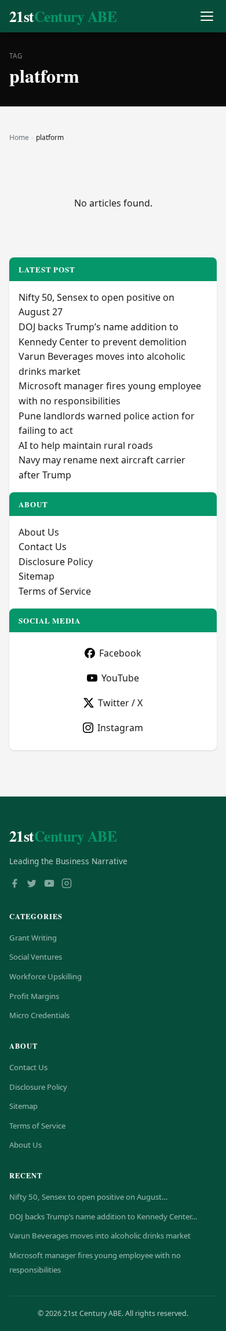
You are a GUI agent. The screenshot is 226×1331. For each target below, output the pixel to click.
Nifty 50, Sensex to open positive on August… (88, 1197)
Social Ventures (35, 957)
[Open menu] (206, 16)
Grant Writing (33, 937)
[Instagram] (66, 884)
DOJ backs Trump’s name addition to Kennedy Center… (103, 1216)
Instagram (120, 727)
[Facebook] (14, 884)
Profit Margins (34, 996)
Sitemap (36, 576)
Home (19, 137)
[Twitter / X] (32, 884)
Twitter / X (120, 702)
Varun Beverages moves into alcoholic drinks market (100, 1235)
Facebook (120, 653)
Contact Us (43, 546)
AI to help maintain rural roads (86, 445)
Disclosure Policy (56, 561)
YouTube (120, 678)
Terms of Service (55, 591)
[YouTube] (49, 884)
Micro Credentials (39, 1015)
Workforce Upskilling (45, 976)
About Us (39, 532)
